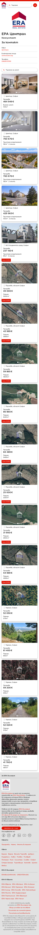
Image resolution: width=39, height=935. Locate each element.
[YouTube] (24, 835)
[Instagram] (9, 835)
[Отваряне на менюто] (35, 5)
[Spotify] (30, 835)
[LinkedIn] (19, 835)
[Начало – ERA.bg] (4, 5)
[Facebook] (4, 835)
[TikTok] (14, 835)
